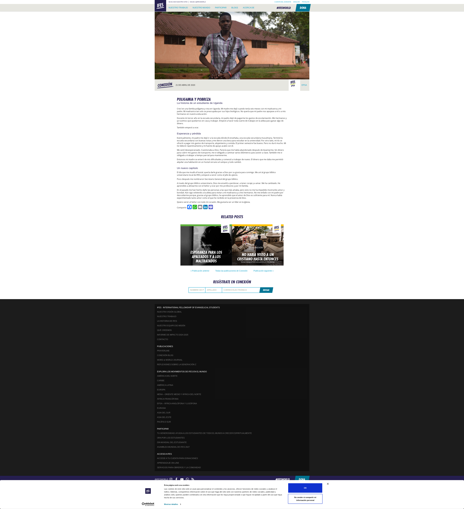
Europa (161, 390)
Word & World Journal (169, 360)
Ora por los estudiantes (171, 438)
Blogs (234, 8)
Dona (303, 7)
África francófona (167, 399)
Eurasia (161, 408)
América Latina (165, 385)
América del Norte (167, 376)
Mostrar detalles (171, 504)
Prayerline (163, 351)
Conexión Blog (165, 355)
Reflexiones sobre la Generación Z (176, 364)
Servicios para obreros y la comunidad (179, 467)
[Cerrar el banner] (328, 484)
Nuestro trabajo (178, 8)
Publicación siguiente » (264, 271)
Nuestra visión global (169, 312)
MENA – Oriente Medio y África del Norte (179, 394)
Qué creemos (164, 330)
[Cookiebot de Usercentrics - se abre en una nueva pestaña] (148, 504)
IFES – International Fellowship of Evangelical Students (160, 5)
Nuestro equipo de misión (171, 326)
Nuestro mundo (201, 8)
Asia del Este (164, 417)
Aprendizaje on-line (168, 463)
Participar (221, 8)
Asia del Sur (163, 413)
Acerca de (248, 8)
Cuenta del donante (283, 2)
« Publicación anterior (200, 271)
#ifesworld (284, 7)
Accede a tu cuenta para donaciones (177, 458)
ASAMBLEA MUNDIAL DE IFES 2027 (173, 447)
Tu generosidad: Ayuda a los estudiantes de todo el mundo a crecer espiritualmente (204, 433)
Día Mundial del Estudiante (172, 442)
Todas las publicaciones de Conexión (231, 271)
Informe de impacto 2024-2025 (172, 335)
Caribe (160, 381)
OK (305, 488)
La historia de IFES (167, 321)
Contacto (162, 339)
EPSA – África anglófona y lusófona (177, 403)
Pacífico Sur (164, 422)
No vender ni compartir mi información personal (305, 498)
